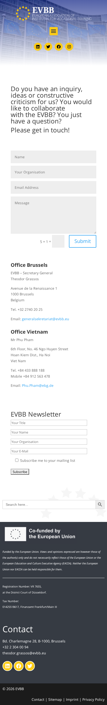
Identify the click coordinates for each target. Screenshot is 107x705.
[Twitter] (48, 47)
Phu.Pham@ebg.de (38, 385)
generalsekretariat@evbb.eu (45, 318)
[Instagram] (69, 47)
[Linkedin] (38, 47)
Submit (82, 241)
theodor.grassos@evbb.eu (24, 653)
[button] (54, 31)
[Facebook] (59, 47)
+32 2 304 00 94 (15, 647)
